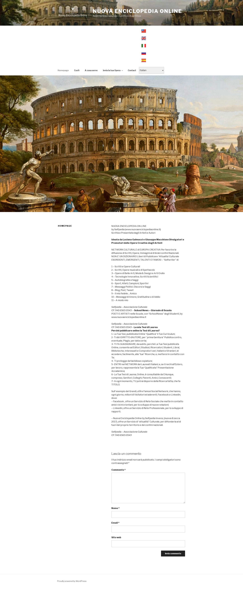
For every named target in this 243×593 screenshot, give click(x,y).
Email (115, 522)
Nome (115, 508)
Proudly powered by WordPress (71, 581)
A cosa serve (91, 70)
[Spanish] (151, 60)
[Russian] (151, 53)
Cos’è (76, 70)
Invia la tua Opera (112, 70)
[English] (151, 38)
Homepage (63, 70)
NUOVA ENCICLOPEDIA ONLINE (137, 11)
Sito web (116, 537)
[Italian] (151, 45)
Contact (132, 70)
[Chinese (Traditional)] (151, 31)
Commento (118, 470)
